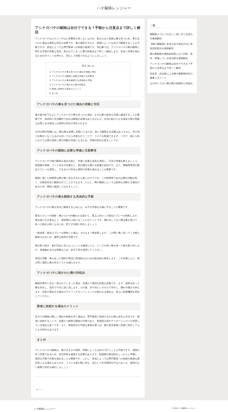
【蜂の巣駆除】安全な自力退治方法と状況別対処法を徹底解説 (171, 46)
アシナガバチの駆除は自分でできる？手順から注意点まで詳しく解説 (171, 65)
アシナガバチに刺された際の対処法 (69, 84)
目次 (84, 65)
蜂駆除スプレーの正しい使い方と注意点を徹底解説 (171, 36)
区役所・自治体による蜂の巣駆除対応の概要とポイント (171, 75)
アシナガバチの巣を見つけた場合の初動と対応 (74, 72)
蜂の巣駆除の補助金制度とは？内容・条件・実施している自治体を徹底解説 (171, 56)
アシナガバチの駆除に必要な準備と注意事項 (73, 76)
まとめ (55, 93)
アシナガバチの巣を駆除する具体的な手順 (72, 80)
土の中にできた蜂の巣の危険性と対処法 (171, 83)
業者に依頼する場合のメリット (66, 89)
